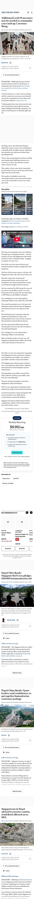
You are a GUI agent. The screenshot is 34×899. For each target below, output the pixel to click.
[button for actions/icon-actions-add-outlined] (10, 63)
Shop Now (8, 548)
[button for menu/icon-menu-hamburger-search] (31, 12)
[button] (28, 12)
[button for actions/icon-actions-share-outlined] (30, 68)
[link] (10, 12)
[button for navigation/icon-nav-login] (28, 12)
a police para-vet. (21, 100)
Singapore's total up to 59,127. (18, 227)
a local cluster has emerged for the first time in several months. (15, 88)
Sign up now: (4, 30)
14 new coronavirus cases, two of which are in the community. (15, 222)
